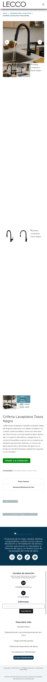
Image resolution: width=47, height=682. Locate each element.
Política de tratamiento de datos (24, 646)
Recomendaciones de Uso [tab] (23, 487)
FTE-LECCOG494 (10, 501)
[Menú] (43, 4)
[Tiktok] (27, 557)
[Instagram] (12, 557)
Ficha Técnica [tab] (23, 482)
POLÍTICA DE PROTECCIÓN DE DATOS (15, 677)
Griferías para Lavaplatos (25, 471)
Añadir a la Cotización (16, 460)
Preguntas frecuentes (23, 641)
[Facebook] (19, 557)
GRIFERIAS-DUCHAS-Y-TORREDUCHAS (20, 514)
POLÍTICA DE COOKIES (35, 677)
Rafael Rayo (23, 669)
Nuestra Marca (23, 627)
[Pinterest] (35, 557)
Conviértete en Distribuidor (24, 652)
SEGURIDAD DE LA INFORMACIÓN (23, 679)
